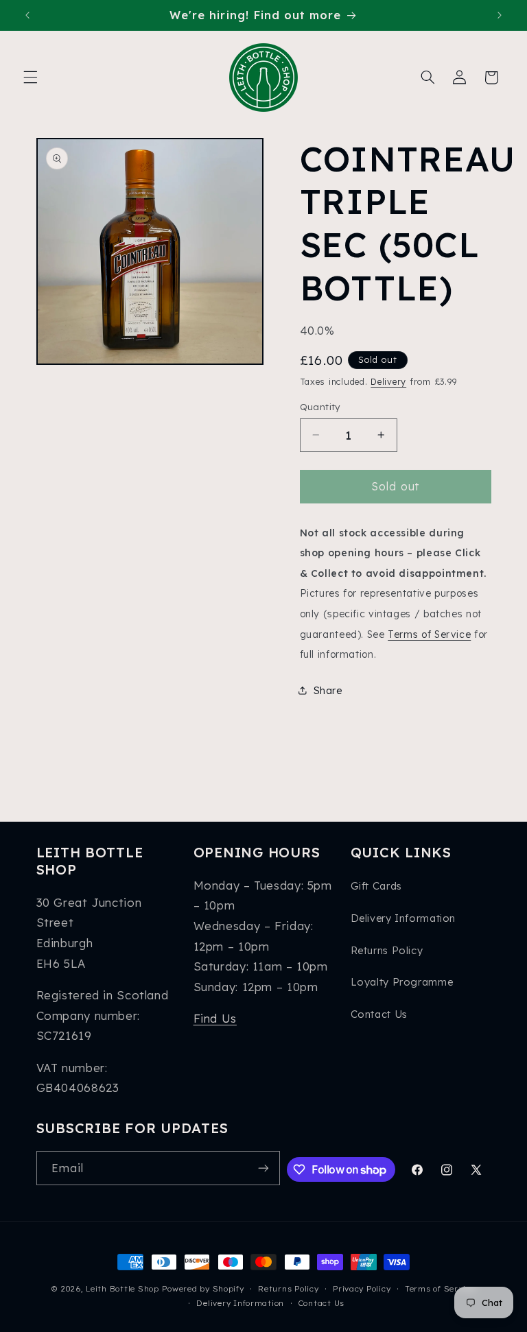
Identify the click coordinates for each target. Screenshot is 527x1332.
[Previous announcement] (27, 15)
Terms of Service (429, 634)
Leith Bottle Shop (122, 1288)
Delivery (388, 381)
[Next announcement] (499, 15)
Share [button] (328, 690)
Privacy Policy (361, 1288)
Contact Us (379, 1014)
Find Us (215, 1018)
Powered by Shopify (203, 1288)
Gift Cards (376, 885)
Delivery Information (403, 918)
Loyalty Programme (402, 981)
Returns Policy (387, 950)
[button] (30, 77)
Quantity (320, 406)
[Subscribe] (263, 1168)
